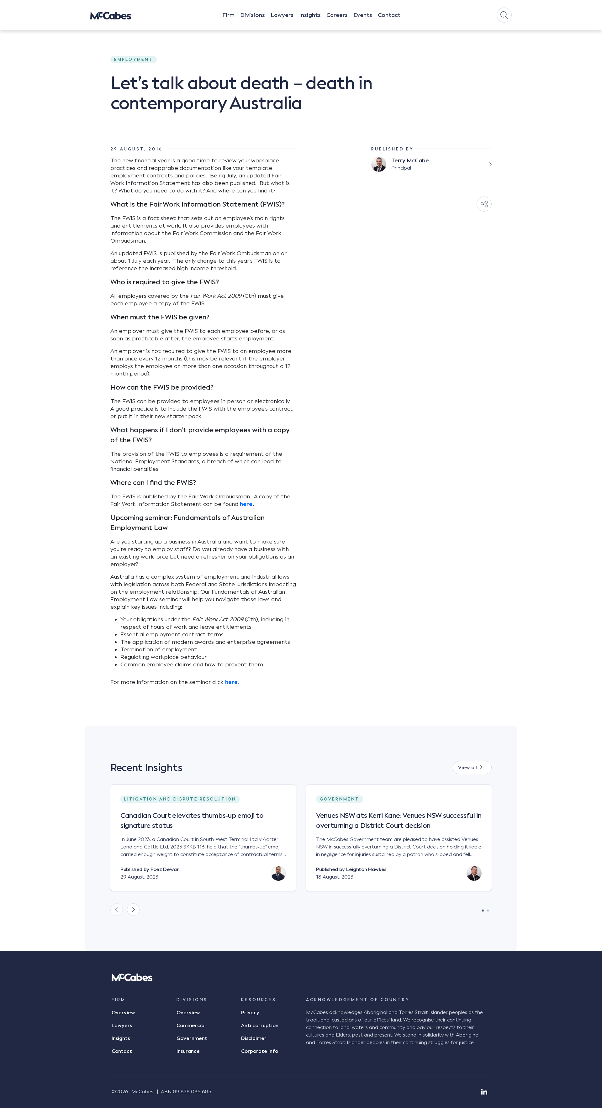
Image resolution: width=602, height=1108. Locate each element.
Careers (337, 15)
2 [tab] (488, 909)
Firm (228, 15)
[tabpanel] (203, 843)
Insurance (188, 1051)
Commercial (191, 1025)
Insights (310, 15)
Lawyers (282, 15)
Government (192, 1038)
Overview (123, 1013)
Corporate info (259, 1051)
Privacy (250, 1013)
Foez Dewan (165, 869)
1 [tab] (483, 909)
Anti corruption (259, 1025)
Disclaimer (254, 1038)
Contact (389, 15)
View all (467, 767)
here (246, 504)
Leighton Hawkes (366, 869)
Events (362, 15)
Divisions (252, 15)
